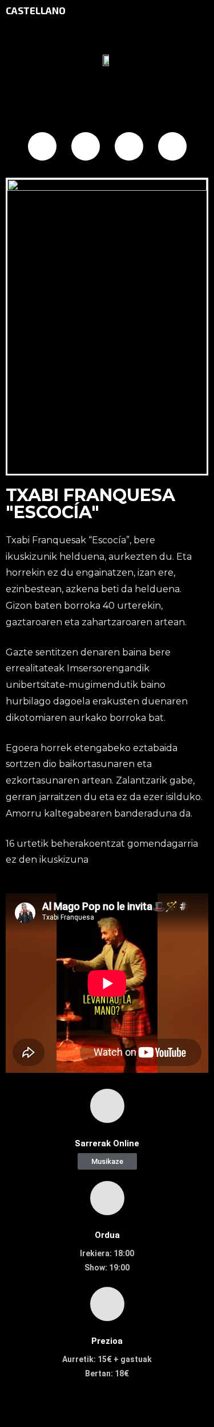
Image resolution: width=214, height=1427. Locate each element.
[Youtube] (172, 146)
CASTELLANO (36, 10)
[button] (107, 1161)
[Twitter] (85, 146)
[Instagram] (129, 146)
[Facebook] (42, 146)
